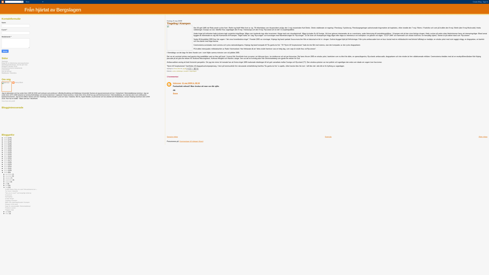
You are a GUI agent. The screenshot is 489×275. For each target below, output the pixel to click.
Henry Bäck (19, 82)
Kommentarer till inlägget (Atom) (191, 141)
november (8, 176)
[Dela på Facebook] (195, 69)
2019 (6, 152)
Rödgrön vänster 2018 (9, 66)
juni (6, 185)
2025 (6, 140)
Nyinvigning (8, 196)
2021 (6, 148)
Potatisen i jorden (10, 208)
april (6, 211)
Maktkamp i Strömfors (9, 73)
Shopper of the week (11, 204)
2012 (6, 166)
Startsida (328, 137)
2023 (6, 144)
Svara (175, 93)
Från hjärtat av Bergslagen (52, 9)
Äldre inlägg (483, 137)
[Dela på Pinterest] (197, 69)
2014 (6, 162)
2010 (6, 170)
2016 (6, 158)
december (8, 174)
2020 (6, 150)
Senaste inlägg (172, 137)
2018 (6, 154)
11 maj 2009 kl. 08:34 (191, 83)
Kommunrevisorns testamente (12, 68)
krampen (186, 71)
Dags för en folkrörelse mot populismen (15, 63)
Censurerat (5, 70)
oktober (8, 178)
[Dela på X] (192, 69)
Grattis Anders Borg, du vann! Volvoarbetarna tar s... (21, 189)
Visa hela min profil (8, 101)
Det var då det (6, 71)
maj (6, 187)
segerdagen (193, 71)
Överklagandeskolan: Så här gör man (15, 65)
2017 (6, 156)
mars (7, 213)
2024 (6, 142)
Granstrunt (8, 195)
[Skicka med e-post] (187, 69)
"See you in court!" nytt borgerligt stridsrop (18, 193)
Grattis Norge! (9, 198)
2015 (6, 160)
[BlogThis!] (190, 69)
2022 (6, 146)
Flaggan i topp (9, 210)
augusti (7, 182)
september (8, 180)
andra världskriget (177, 71)
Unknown (177, 83)
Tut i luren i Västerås (11, 191)
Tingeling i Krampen (11, 200)
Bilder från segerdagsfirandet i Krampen (17, 202)
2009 (6, 172)
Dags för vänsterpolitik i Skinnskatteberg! (17, 206)
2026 (6, 138)
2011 (6, 168)
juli (6, 183)
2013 (6, 164)
